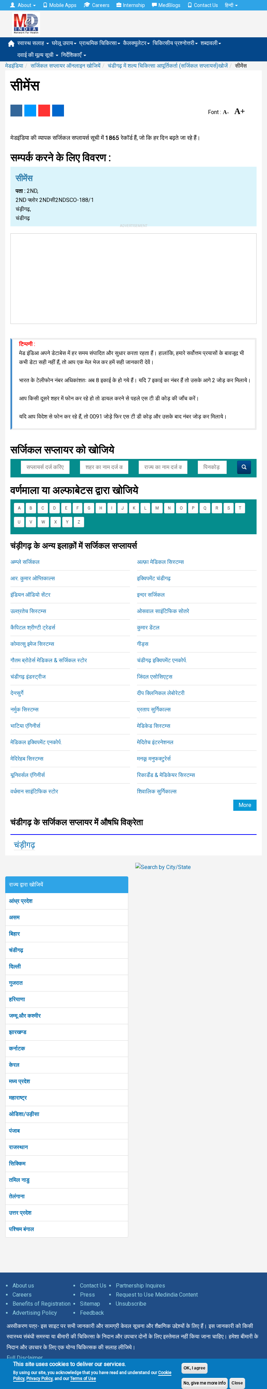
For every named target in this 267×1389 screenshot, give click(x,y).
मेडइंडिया (14, 65)
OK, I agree (194, 1368)
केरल (14, 1065)
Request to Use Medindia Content (157, 1294)
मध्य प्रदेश (19, 1081)
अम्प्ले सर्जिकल (25, 562)
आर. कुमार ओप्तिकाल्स (32, 578)
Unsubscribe (131, 1303)
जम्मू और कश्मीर (25, 1015)
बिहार (14, 933)
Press (87, 1294)
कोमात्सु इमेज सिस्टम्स (32, 644)
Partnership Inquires (140, 1285)
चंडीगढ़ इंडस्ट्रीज (28, 676)
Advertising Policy (35, 1312)
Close (237, 1383)
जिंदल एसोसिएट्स (154, 676)
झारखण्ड (17, 1032)
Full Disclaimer (25, 1357)
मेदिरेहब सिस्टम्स (26, 758)
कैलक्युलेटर (134, 43)
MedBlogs (169, 5)
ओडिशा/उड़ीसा (24, 1114)
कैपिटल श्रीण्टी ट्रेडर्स (32, 627)
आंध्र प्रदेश (20, 901)
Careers (101, 5)
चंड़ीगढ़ (24, 845)
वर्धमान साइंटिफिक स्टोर (34, 791)
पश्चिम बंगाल (21, 1229)
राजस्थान (18, 1147)
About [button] (24, 5)
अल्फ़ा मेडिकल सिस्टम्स (160, 562)
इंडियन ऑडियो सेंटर (30, 594)
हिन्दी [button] (229, 5)
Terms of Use (83, 1378)
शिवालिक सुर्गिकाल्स (157, 791)
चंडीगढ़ (16, 950)
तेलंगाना (17, 1196)
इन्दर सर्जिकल (151, 594)
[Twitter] (30, 110)
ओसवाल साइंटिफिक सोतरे (163, 611)
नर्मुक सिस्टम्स (24, 709)
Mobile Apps (62, 5)
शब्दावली (209, 43)
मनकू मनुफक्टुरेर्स (154, 758)
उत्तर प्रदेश (20, 1212)
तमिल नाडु (19, 1180)
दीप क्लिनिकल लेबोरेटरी (161, 693)
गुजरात (16, 983)
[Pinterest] (44, 110)
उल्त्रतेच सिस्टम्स (28, 611)
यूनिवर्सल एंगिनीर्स (27, 775)
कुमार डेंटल (148, 627)
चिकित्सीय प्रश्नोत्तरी (173, 43)
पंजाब (14, 1130)
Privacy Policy (39, 1378)
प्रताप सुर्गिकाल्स (154, 709)
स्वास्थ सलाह (31, 43)
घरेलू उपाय (62, 43)
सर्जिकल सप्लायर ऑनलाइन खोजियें (65, 65)
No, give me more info (205, 1383)
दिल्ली (15, 966)
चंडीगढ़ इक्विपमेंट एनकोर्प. (162, 660)
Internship (134, 5)
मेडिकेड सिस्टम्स (153, 726)
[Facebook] (16, 110)
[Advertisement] (133, 277)
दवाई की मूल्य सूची (36, 55)
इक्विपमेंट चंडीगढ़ (154, 578)
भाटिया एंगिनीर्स (25, 726)
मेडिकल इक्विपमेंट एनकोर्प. (36, 742)
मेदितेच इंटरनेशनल (155, 742)
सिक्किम (17, 1163)
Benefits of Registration (42, 1303)
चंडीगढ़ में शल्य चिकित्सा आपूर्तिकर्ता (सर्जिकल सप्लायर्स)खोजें (168, 65)
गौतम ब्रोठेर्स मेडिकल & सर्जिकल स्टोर (48, 660)
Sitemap (90, 1303)
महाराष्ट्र (18, 1097)
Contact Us (206, 5)
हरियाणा (17, 999)
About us (23, 1285)
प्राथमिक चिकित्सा (98, 43)
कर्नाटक (17, 1048)
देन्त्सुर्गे (16, 693)
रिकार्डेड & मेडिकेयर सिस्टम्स (166, 775)
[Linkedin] (58, 110)
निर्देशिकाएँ (72, 55)
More (244, 805)
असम (14, 917)
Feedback (92, 1312)
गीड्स (142, 644)
